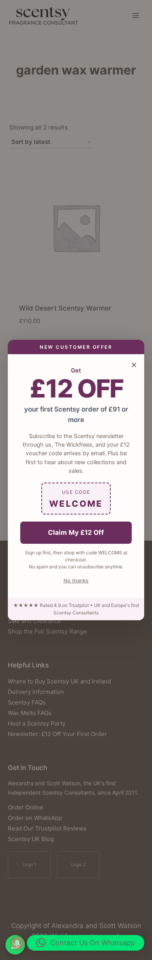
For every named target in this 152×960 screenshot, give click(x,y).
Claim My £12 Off (76, 532)
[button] (85, 943)
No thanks (76, 580)
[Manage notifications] (17, 943)
